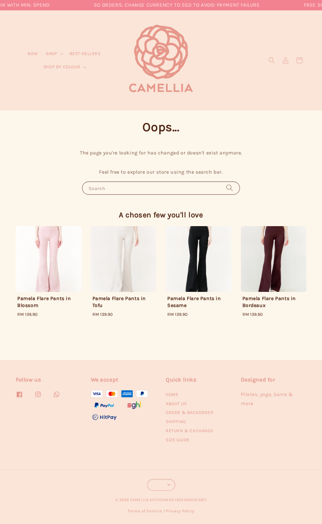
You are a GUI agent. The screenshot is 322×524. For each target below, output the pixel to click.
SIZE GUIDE (178, 440)
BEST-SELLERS (85, 53)
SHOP (51, 53)
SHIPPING (176, 421)
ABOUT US (176, 403)
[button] (272, 60)
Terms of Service (145, 511)
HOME (172, 394)
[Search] (229, 188)
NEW (33, 53)
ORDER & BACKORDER (190, 412)
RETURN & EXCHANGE (189, 430)
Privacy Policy (180, 511)
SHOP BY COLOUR (61, 67)
